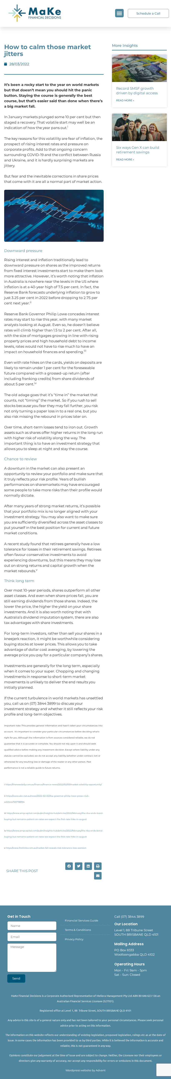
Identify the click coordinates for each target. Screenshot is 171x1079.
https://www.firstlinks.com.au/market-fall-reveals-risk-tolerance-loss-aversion (46, 848)
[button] (119, 13)
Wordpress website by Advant (85, 1070)
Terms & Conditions (78, 929)
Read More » (125, 100)
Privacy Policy (74, 939)
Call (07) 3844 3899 (129, 917)
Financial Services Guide (81, 920)
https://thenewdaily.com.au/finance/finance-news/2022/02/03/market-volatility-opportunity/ (53, 784)
